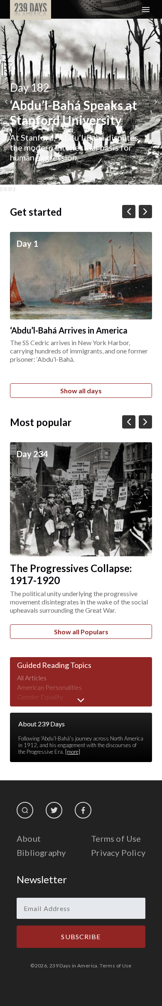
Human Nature (38, 706)
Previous (6, 102)
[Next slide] (11, 189)
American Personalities (49, 687)
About (29, 838)
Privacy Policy (118, 852)
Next (156, 102)
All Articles (32, 678)
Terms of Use (116, 838)
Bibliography (41, 852)
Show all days (81, 391)
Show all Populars (81, 632)
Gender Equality (40, 697)
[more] (72, 751)
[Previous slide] (3, 189)
